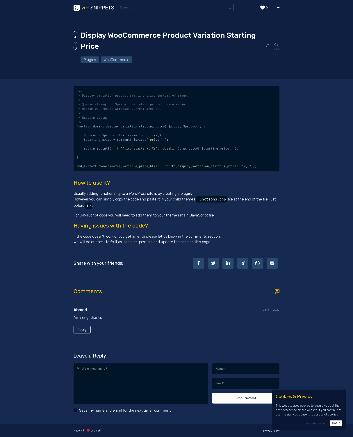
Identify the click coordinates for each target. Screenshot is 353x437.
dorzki (97, 430)
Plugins (89, 60)
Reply (82, 329)
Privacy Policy (271, 431)
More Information (316, 423)
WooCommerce (116, 60)
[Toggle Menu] (277, 7)
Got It (336, 423)
